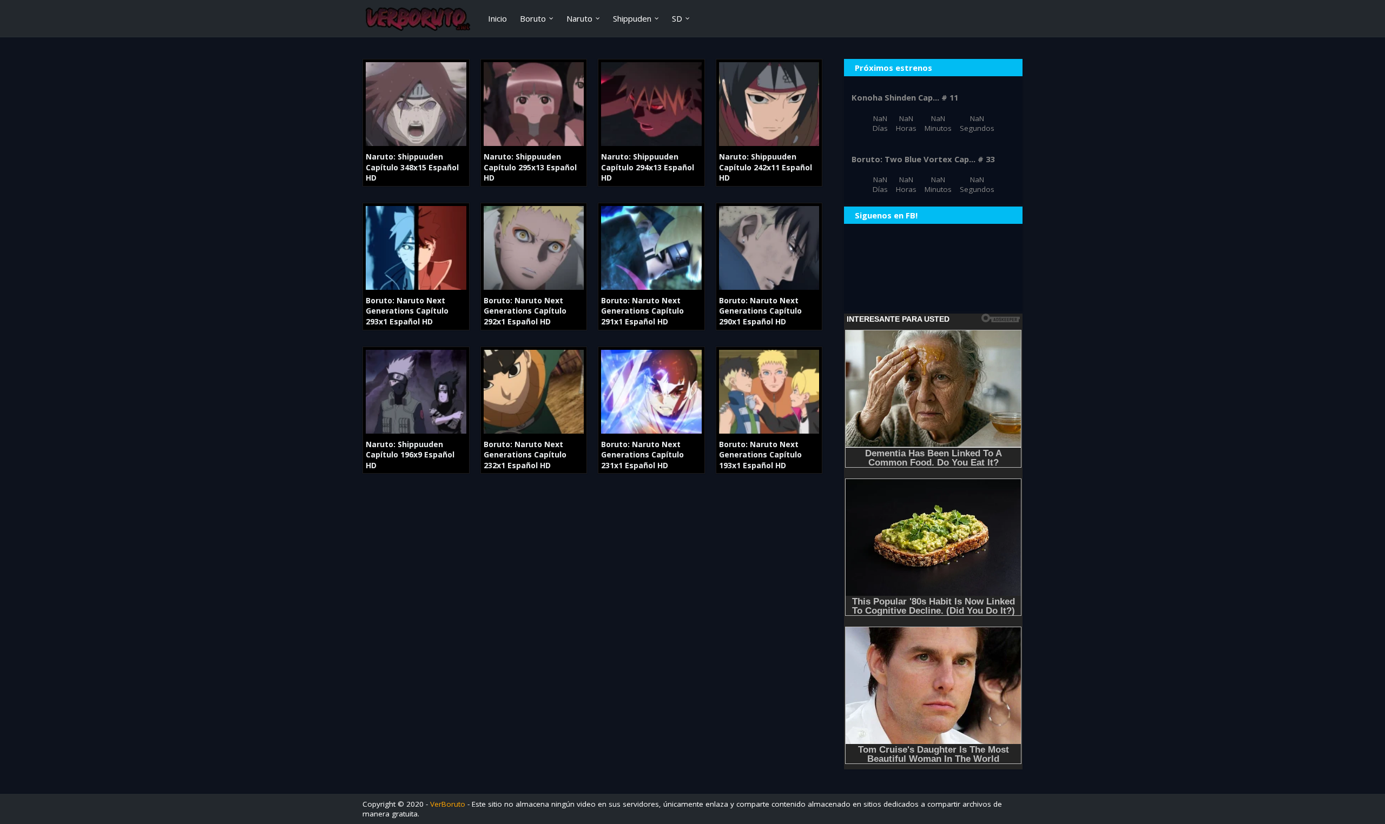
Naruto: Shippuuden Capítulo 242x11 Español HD (765, 167)
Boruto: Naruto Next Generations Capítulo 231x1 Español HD (642, 454)
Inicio (497, 18)
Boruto (533, 18)
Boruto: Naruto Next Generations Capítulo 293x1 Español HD (407, 311)
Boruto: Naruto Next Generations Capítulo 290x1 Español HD (760, 311)
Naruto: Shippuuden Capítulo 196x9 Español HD (410, 454)
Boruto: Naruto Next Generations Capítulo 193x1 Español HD (760, 454)
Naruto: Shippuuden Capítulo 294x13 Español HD (647, 167)
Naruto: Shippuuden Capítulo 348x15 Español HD (412, 167)
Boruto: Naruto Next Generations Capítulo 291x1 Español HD (642, 311)
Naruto (579, 18)
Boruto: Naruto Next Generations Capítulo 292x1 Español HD (525, 311)
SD (677, 18)
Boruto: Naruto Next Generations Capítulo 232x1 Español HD (525, 454)
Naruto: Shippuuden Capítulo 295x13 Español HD (530, 167)
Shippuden (632, 18)
